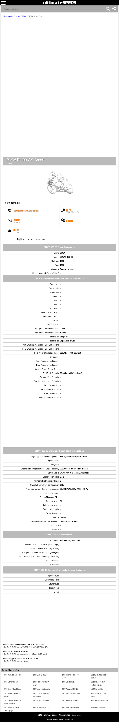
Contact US (68, 719)
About (49, 719)
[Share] (114, 8)
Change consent (76, 715)
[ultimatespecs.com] (59, 2)
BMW (23, 16)
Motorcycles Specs (11, 16)
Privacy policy (58, 719)
